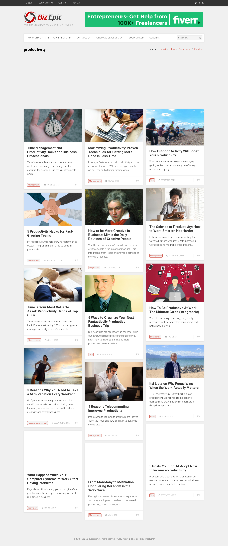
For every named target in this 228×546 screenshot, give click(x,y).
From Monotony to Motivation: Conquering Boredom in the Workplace (111, 486)
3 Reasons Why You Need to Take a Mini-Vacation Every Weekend (52, 392)
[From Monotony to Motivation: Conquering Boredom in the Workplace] (114, 475)
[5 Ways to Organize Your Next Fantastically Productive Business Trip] (114, 311)
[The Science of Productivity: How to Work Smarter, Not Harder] (175, 220)
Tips (152, 180)
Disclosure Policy (136, 539)
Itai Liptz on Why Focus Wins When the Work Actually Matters (174, 386)
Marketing (34, 38)
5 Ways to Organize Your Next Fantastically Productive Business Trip (111, 322)
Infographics (94, 268)
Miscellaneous (34, 340)
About (29, 3)
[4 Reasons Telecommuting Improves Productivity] (114, 400)
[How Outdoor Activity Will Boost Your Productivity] (175, 144)
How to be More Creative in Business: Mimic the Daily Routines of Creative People (109, 235)
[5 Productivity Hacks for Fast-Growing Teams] (53, 225)
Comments (184, 49)
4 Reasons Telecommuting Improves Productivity (108, 409)
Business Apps (46, 3)
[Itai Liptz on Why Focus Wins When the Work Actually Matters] (175, 377)
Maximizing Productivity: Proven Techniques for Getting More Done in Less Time (113, 152)
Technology (83, 38)
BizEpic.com (92, 539)
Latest (163, 49)
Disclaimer (150, 539)
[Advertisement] (114, 80)
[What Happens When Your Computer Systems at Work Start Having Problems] (53, 468)
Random (198, 49)
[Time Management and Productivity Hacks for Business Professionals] (53, 141)
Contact (77, 3)
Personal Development (110, 38)
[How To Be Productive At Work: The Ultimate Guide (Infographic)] (175, 301)
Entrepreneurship (59, 38)
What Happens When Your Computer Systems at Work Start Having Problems (52, 479)
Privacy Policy (122, 539)
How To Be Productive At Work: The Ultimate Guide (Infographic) (174, 310)
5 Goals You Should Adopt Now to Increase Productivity (173, 468)
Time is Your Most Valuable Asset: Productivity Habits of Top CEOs (52, 311)
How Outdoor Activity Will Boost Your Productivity (174, 153)
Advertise (63, 3)
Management (34, 185)
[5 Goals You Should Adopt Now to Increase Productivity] (175, 459)
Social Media (136, 38)
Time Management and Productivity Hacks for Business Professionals (52, 152)
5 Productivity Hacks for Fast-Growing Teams (50, 233)
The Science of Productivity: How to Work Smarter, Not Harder (174, 229)
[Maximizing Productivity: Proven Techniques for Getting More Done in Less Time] (114, 141)
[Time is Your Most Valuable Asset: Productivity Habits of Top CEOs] (53, 300)
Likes (172, 49)
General (154, 38)
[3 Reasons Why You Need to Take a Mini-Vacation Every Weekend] (53, 383)
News (152, 416)
